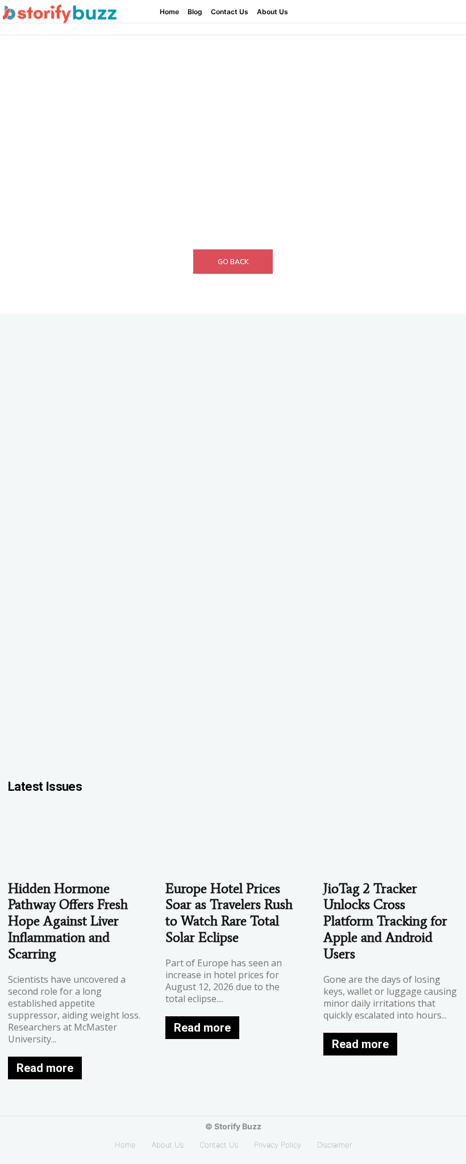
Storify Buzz (237, 1126)
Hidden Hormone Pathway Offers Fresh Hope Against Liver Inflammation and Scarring (68, 921)
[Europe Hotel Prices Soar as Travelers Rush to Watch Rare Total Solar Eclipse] (232, 839)
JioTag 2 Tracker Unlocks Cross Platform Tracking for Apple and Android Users (385, 921)
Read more (44, 1068)
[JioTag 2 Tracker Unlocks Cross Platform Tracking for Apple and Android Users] (390, 839)
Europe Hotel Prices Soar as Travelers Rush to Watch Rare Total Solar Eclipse (229, 912)
